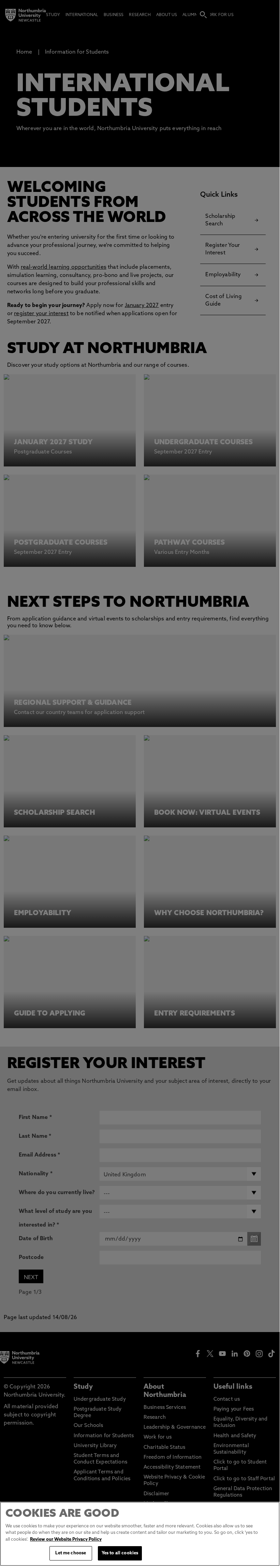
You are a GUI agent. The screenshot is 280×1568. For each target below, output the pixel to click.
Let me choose (70, 1553)
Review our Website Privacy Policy (66, 1539)
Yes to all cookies (120, 1553)
